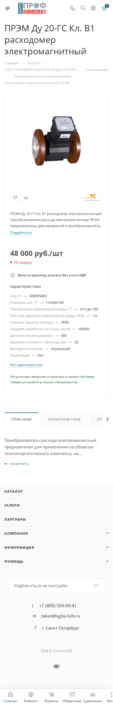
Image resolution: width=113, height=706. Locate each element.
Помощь (13, 561)
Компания (16, 533)
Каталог (13, 491)
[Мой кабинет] (93, 8)
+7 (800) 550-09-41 (58, 605)
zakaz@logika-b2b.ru (60, 616)
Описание (21, 419)
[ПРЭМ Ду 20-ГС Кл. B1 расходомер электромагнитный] (56, 139)
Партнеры (15, 519)
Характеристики (64, 419)
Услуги (12, 505)
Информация (19, 547)
